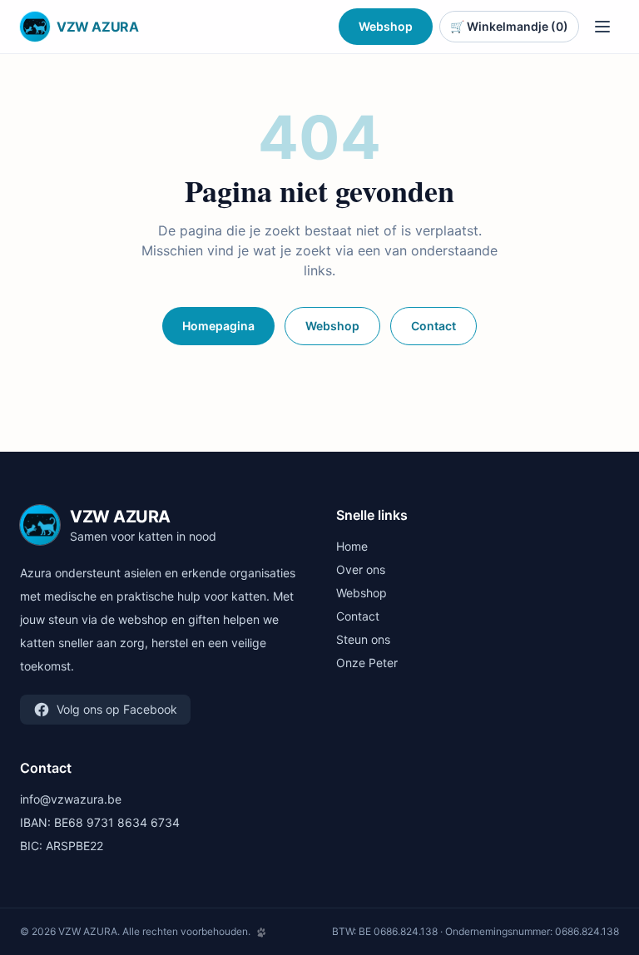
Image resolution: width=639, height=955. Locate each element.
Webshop (386, 26)
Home (352, 546)
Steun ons (363, 639)
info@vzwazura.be (70, 799)
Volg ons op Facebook (117, 709)
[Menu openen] (602, 26)
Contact (433, 326)
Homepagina (218, 326)
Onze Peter (367, 663)
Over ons (360, 569)
